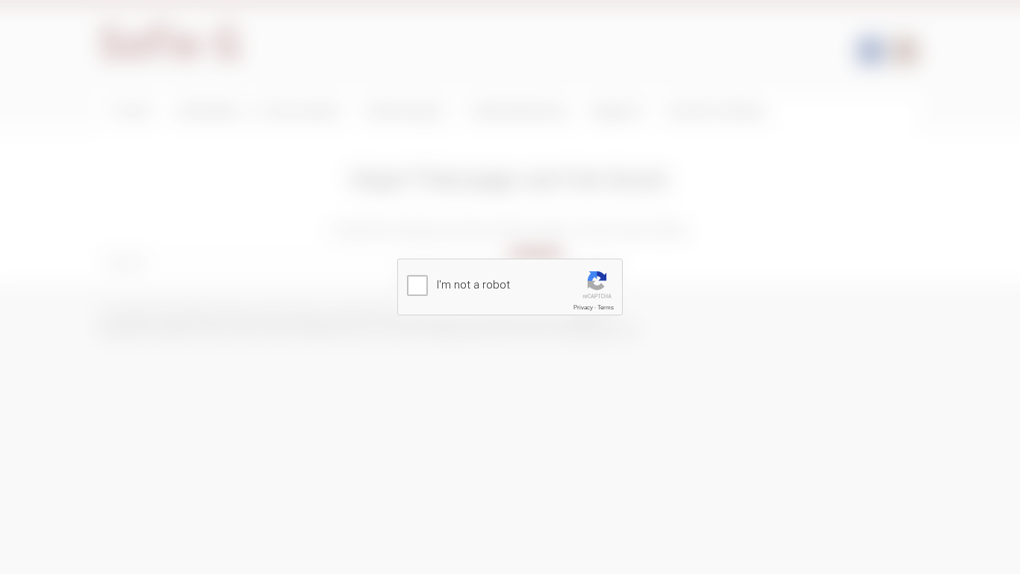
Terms (605, 307)
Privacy (583, 307)
